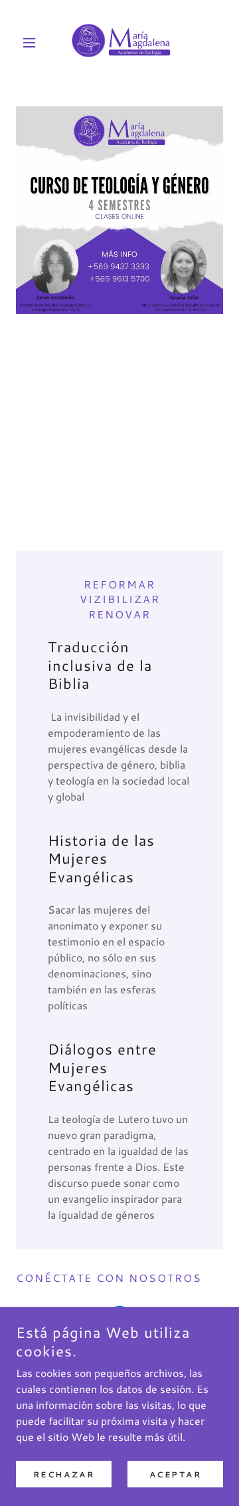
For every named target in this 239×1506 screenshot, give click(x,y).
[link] (119, 42)
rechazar (64, 1474)
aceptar (175, 1474)
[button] (31, 42)
